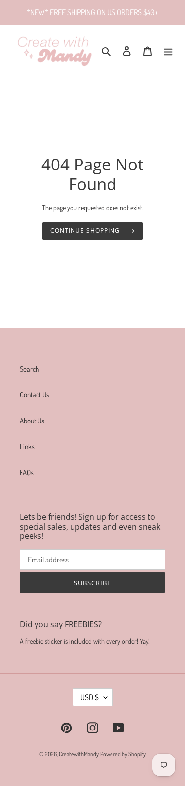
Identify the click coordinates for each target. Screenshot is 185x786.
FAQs (27, 472)
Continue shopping (85, 230)
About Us (32, 420)
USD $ (89, 697)
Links (27, 446)
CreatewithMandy (79, 754)
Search (29, 369)
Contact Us (34, 394)
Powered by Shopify (123, 754)
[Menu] (168, 50)
